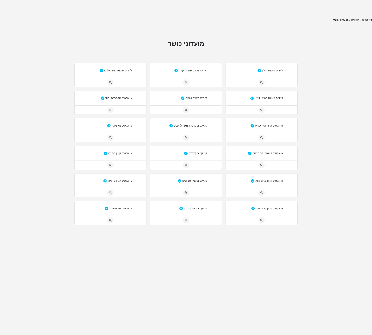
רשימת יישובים (215, 8)
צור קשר (183, 8)
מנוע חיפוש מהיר (163, 8)
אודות (197, 8)
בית (242, 8)
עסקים (355, 19)
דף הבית (367, 19)
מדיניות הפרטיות (137, 8)
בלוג (231, 8)
